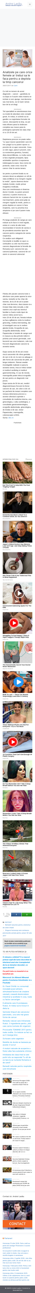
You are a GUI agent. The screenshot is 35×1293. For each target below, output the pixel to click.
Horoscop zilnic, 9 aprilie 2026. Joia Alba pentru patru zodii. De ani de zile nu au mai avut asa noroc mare (17, 1260)
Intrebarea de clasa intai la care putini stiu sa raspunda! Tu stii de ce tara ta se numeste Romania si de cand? (17, 1059)
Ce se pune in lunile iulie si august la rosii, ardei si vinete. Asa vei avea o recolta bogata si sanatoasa (16, 1253)
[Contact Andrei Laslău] (17, 1229)
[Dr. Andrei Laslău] (14, 4)
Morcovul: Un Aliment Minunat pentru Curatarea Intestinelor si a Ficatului (17, 980)
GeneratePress (17, 1290)
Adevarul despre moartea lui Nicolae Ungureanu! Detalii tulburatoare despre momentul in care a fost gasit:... (22, 1107)
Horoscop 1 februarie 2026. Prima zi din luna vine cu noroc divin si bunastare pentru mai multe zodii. (17, 1268)
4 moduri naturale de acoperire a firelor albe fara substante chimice (17, 1049)
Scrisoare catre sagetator (13, 1039)
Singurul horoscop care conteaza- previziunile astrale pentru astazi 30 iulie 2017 (17, 933)
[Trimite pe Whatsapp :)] (27, 914)
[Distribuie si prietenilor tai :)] (16, 914)
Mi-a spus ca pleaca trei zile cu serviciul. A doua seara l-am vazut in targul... (22, 1138)
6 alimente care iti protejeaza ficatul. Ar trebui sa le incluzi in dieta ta (16, 1005)
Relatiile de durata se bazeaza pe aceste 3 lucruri (17, 1043)
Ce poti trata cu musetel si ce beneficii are (15, 972)
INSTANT (8, 922)
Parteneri (8, 1238)
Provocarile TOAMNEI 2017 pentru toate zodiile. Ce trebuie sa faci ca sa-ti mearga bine (17, 1032)
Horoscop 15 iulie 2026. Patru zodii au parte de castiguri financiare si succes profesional (16, 1245)
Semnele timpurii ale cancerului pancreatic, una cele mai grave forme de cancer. (16, 1014)
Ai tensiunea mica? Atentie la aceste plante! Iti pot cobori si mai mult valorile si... (22, 1172)
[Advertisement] (17, 27)
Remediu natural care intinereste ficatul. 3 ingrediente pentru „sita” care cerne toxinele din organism (17, 1023)
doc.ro (10, 418)
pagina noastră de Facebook (15, 946)
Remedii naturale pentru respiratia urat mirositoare (17, 1067)
